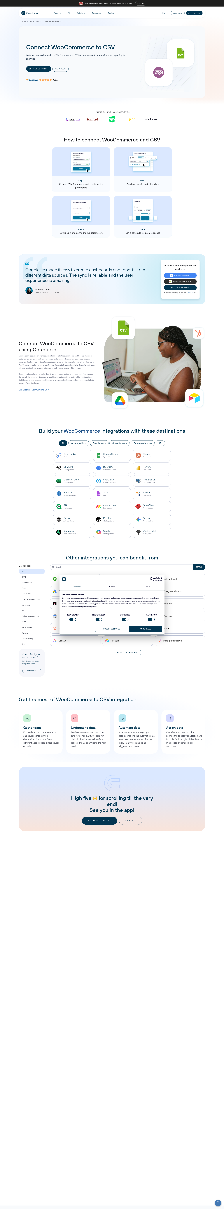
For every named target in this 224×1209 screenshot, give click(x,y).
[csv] (180, 53)
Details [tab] (112, 587)
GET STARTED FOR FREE (99, 820)
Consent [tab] (77, 587)
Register (140, 3)
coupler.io (29, 13)
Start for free (194, 13)
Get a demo (177, 13)
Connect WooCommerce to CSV (34, 389)
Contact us (31, 671)
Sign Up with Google (182, 275)
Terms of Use (180, 294)
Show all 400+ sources (128, 652)
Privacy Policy (190, 292)
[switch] (99, 619)
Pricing (111, 13)
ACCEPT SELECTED (111, 629)
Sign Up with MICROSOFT (182, 281)
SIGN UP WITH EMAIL (182, 287)
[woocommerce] (159, 72)
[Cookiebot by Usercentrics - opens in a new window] (152, 579)
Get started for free (38, 69)
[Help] (218, 1203)
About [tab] (147, 587)
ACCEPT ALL (145, 629)
